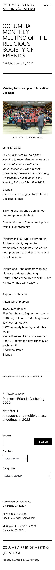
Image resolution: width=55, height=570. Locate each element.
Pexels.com (37, 137)
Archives (8, 451)
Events (22, 376)
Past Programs (34, 376)
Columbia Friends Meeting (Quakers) (19, 7)
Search (7, 435)
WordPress (32, 559)
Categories (9, 468)
